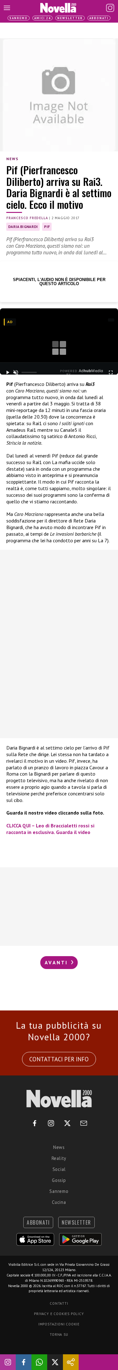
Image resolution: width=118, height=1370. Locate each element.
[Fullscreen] (110, 372)
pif (47, 226)
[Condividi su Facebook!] (23, 1362)
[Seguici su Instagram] (8, 1362)
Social (59, 1169)
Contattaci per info (59, 1059)
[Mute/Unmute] (16, 372)
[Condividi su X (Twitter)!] (55, 1362)
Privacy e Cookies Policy (59, 1314)
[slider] (29, 372)
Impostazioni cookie (59, 1324)
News (12, 158)
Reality (59, 1158)
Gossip (59, 1180)
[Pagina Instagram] (110, 8)
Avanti (57, 962)
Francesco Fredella (27, 218)
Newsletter (70, 18)
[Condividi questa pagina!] (71, 1362)
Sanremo (18, 18)
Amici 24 (42, 18)
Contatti (59, 1303)
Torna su (59, 1334)
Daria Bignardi (23, 226)
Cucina (59, 1202)
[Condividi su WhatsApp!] (39, 1362)
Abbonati (99, 18)
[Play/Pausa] (7, 372)
